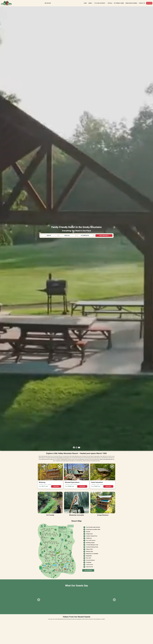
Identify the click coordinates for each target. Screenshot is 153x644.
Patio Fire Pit (89, 566)
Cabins (90, 3)
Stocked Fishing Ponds (92, 547)
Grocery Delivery (90, 560)
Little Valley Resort (99, 3)
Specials (110, 3)
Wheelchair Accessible (131, 3)
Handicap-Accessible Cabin (93, 529)
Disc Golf (88, 558)
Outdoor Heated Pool (91, 536)
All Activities (88, 570)
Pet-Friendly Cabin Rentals (93, 527)
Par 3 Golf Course (90, 540)
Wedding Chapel (90, 542)
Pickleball (88, 562)
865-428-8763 (48, 3)
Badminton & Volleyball (92, 553)
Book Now (149, 3)
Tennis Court (89, 564)
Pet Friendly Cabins (119, 3)
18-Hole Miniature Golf (92, 544)
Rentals (88, 531)
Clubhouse (89, 538)
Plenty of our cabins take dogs (106, 459)
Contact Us (142, 3)
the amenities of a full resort (63, 457)
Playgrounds (89, 533)
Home (85, 3)
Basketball (89, 555)
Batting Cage (89, 551)
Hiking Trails (89, 549)
